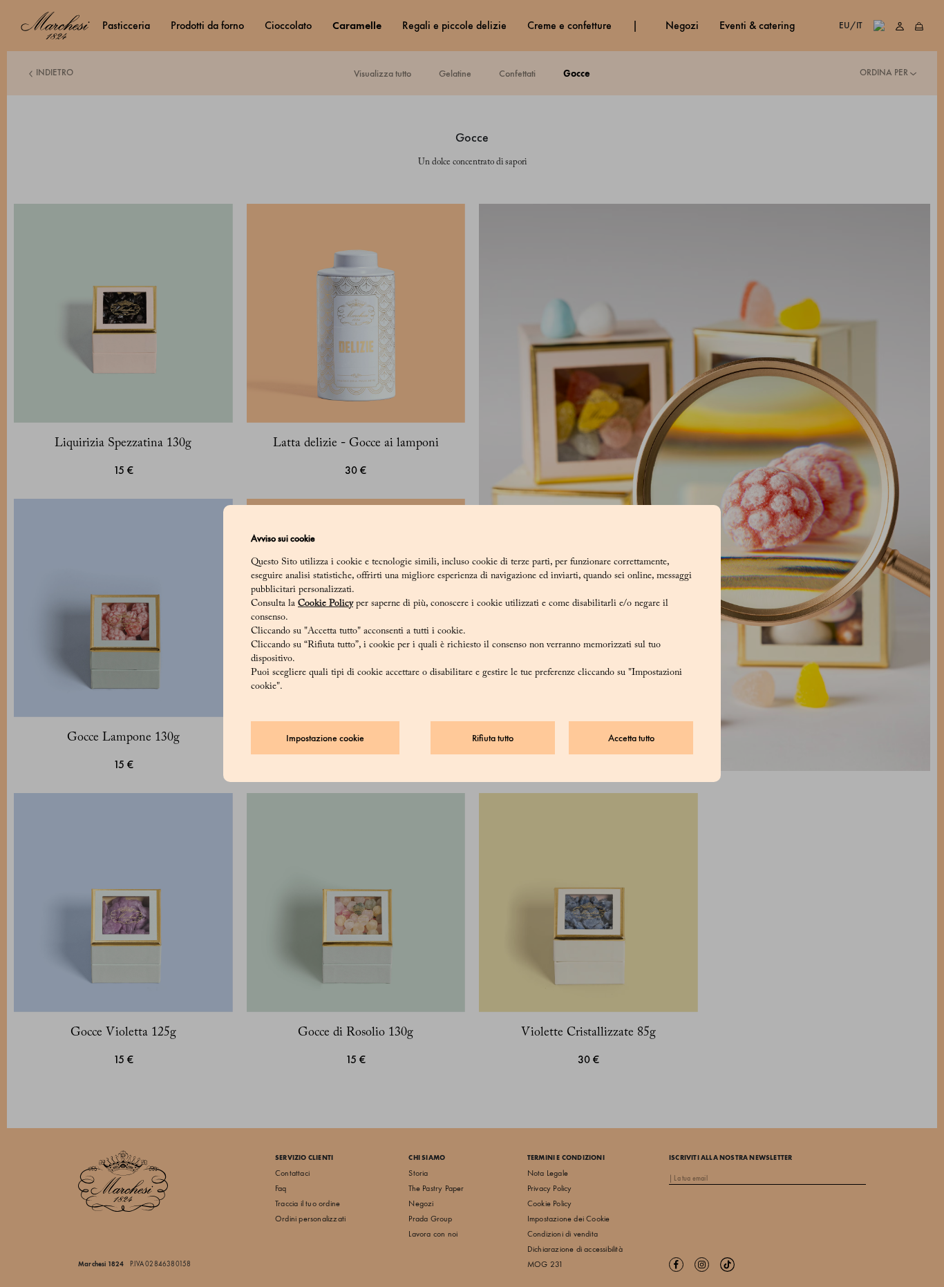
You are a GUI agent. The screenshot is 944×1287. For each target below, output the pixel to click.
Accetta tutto (631, 738)
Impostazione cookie (325, 738)
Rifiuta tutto (492, 738)
